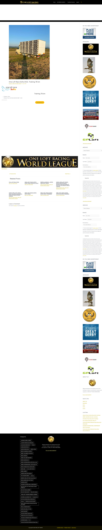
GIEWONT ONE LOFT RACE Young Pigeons (28, 477)
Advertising (74, 527)
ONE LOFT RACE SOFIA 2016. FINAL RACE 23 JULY (31, 182)
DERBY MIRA (23, 468)
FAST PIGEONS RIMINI (25, 475)
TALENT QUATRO (24, 511)
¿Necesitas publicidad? (87, 143)
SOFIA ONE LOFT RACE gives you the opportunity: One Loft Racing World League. (15, 194)
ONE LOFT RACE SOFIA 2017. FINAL (30, 193)
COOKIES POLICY (60, 527)
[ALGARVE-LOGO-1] (91, 98)
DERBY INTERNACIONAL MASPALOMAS (28, 466)
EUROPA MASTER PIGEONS (26, 473)
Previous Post (12, 173)
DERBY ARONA (33, 449)
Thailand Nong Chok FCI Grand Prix (27, 515)
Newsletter (85, 403)
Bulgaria (10, 83)
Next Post (67, 173)
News (84, 404)
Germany (32, 475)
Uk (29, 519)
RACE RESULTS (40, 102)
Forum (84, 408)
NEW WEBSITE (4, 168)
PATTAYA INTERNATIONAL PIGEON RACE (28, 499)
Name (84, 157)
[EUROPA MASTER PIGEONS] (91, 114)
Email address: (85, 164)
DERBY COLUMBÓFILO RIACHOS (27, 453)
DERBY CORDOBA (24, 455)
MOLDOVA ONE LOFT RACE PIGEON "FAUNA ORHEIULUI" (29, 487)
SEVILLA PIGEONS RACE (25, 506)
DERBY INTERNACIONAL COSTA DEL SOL (29, 464)
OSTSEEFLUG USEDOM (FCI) (26, 496)
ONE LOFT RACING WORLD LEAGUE (29, 494)
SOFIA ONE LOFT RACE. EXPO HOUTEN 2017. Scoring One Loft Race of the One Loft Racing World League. (62, 184)
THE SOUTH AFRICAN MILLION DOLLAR (28, 517)
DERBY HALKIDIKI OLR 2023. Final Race (90, 416)
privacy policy (95, 170)
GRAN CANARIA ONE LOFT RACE (27, 480)
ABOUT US (85, 401)
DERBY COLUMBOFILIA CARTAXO (26, 451)
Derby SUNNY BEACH (31, 468)
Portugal (22, 501)
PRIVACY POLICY (67, 527)
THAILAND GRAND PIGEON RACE (26, 513)
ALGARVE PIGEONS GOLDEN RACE (27, 442)
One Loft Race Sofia (14, 182)
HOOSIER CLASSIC (24, 482)
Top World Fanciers (24, 519)
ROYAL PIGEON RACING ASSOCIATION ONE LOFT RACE (29, 504)
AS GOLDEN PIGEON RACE (25, 444)
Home (84, 406)
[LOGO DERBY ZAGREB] (89, 81)
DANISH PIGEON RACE (25, 449)
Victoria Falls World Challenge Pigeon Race (29, 522)
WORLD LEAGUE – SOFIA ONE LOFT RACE (46, 182)
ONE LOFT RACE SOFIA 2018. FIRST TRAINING (46, 193)
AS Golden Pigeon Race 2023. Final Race (90, 418)
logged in (15, 205)
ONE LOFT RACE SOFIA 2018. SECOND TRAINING (62, 193)
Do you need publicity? (87, 394)
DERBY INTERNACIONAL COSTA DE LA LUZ (29, 462)
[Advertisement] (51, 12)
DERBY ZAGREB (24, 471)
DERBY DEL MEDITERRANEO (26, 457)
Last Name (85, 161)
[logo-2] (91, 126)
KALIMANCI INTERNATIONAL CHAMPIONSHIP (29, 484)
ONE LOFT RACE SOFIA (16, 83)
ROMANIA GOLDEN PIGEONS (30, 501)
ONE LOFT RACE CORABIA (25, 489)
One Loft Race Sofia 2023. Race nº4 (89, 420)
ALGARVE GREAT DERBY (26, 440)
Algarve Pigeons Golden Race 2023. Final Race (91, 415)
